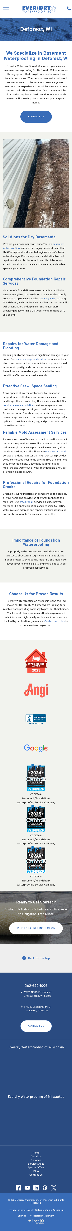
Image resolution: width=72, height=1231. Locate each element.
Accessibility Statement (42, 1216)
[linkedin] (36, 1188)
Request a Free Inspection (36, 928)
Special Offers (36, 1167)
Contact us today (54, 621)
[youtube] (27, 1188)
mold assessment (55, 451)
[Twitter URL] (54, 1188)
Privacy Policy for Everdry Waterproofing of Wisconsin (36, 1210)
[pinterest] (45, 1188)
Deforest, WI (36, 30)
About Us (36, 1156)
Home (36, 1153)
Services (36, 1160)
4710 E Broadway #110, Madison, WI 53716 (37, 1008)
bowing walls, (48, 298)
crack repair (26, 502)
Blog (36, 1171)
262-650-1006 (36, 986)
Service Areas (36, 1164)
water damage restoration (31, 359)
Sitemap (22, 1216)
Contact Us (36, 116)
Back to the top (39, 958)
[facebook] (18, 1188)
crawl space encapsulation (18, 405)
